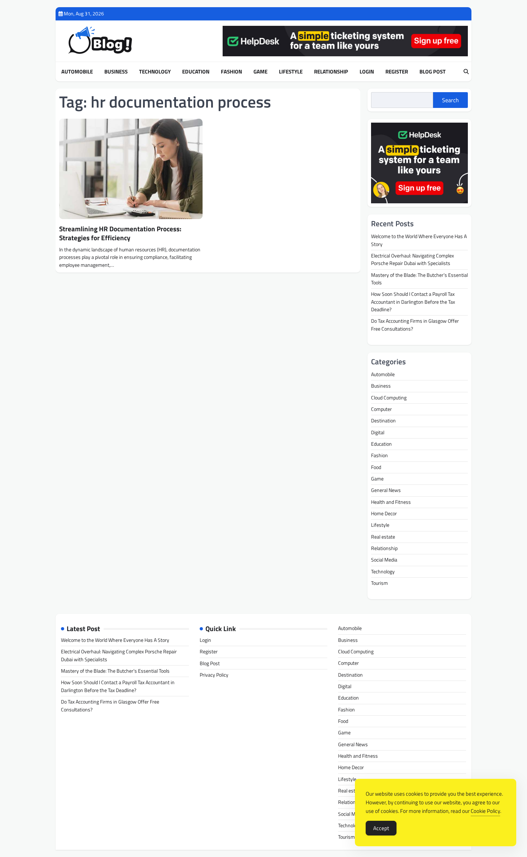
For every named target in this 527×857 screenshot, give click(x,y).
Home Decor (384, 513)
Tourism (379, 583)
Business (116, 72)
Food (376, 467)
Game (260, 72)
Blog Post (432, 72)
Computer (381, 409)
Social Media (384, 560)
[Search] (466, 71)
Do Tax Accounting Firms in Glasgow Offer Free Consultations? (415, 324)
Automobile (77, 72)
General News (386, 490)
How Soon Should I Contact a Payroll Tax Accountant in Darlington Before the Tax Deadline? (413, 301)
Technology (155, 72)
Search (450, 100)
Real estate (383, 537)
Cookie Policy (485, 811)
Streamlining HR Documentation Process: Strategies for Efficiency (120, 233)
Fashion (231, 72)
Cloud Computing (389, 398)
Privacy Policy (214, 675)
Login (367, 72)
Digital (377, 432)
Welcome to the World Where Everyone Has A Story (419, 240)
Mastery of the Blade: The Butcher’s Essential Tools (419, 279)
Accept (381, 828)
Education (195, 72)
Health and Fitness (391, 502)
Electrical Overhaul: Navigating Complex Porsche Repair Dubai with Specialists (412, 259)
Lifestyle (291, 72)
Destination (383, 421)
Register (396, 72)
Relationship (331, 72)
